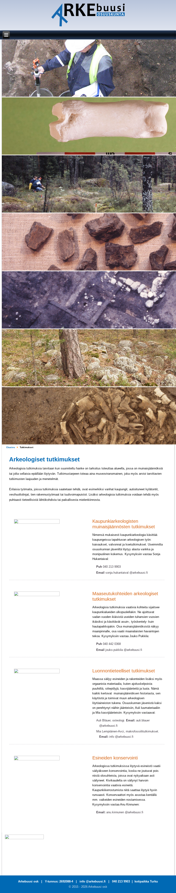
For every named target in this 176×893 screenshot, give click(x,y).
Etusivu (10, 447)
